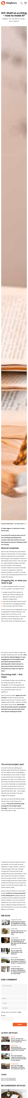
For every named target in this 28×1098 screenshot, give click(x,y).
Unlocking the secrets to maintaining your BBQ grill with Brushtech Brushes (19, 942)
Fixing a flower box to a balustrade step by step (19, 932)
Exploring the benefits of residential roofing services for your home (18, 923)
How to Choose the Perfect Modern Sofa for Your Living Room (18, 1040)
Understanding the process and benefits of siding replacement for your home (18, 971)
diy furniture (11, 1079)
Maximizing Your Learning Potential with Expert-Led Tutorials (18, 1048)
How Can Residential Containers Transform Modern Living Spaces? (18, 961)
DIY (26, 524)
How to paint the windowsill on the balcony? (16, 952)
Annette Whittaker (7, 523)
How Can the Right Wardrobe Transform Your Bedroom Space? (18, 1067)
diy (3, 1079)
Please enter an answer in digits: (11, 1012)
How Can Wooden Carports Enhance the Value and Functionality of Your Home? (18, 1058)
